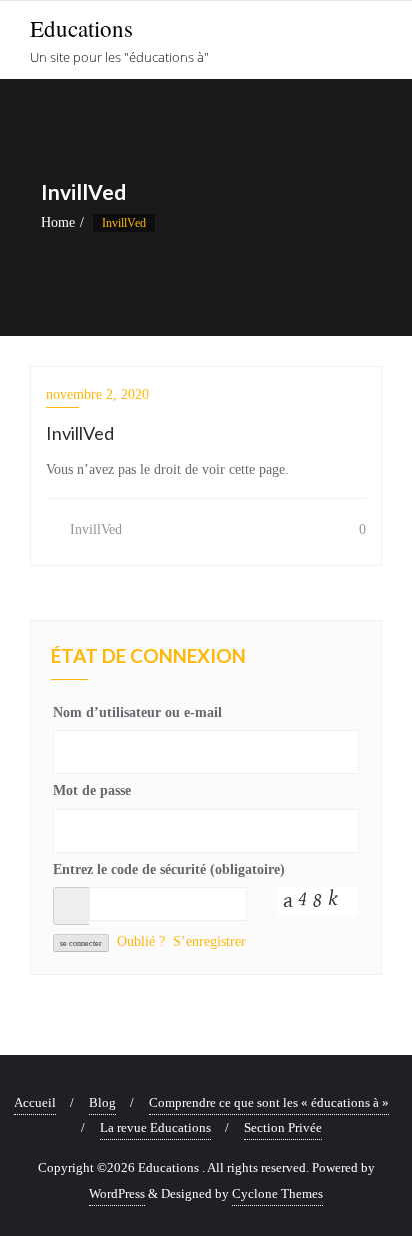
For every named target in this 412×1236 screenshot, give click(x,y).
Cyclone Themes (277, 1193)
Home (58, 222)
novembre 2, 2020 (97, 394)
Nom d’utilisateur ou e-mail (137, 712)
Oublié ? (141, 941)
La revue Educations (155, 1127)
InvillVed (94, 529)
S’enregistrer (209, 941)
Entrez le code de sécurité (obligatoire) (169, 869)
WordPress (117, 1193)
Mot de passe (92, 790)
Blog (102, 1102)
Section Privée (283, 1127)
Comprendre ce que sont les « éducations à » (269, 1102)
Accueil (35, 1102)
